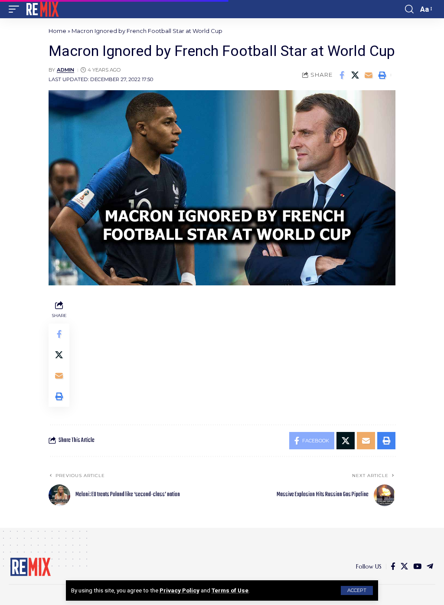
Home (57, 30)
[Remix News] (41, 9)
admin (65, 70)
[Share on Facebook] (342, 75)
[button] (357, 590)
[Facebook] (393, 566)
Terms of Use (230, 590)
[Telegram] (429, 566)
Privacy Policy (179, 590)
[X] (404, 566)
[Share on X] (355, 75)
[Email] (368, 75)
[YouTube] (417, 566)
